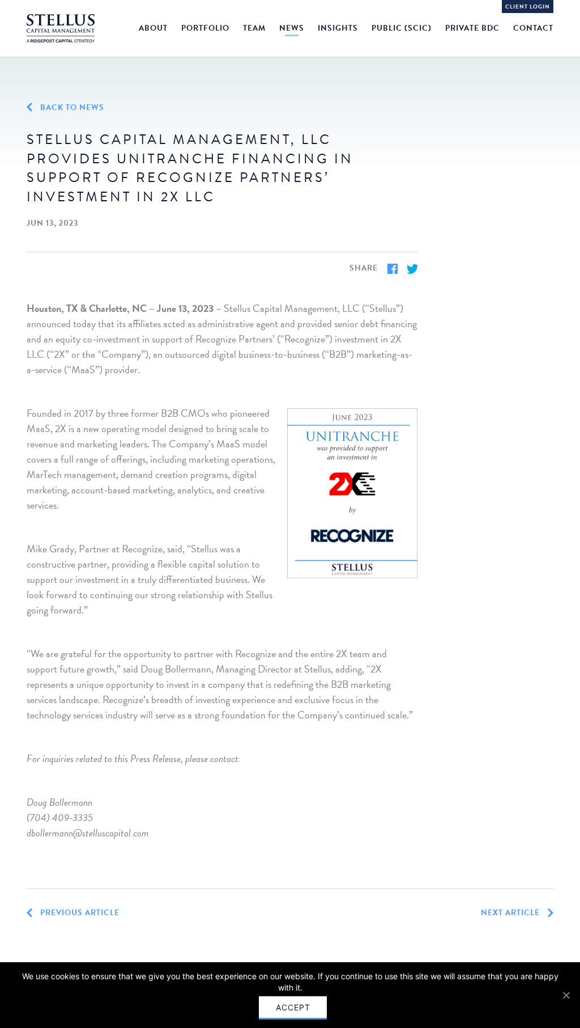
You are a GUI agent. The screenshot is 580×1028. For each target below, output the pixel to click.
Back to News (71, 107)
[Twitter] (412, 269)
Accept (293, 1007)
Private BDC (472, 28)
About (153, 28)
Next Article (511, 913)
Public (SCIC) (402, 28)
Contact (533, 28)
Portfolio (205, 28)
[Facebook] (392, 269)
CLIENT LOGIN (527, 6)
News (291, 28)
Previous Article (79, 913)
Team (254, 28)
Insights (338, 28)
